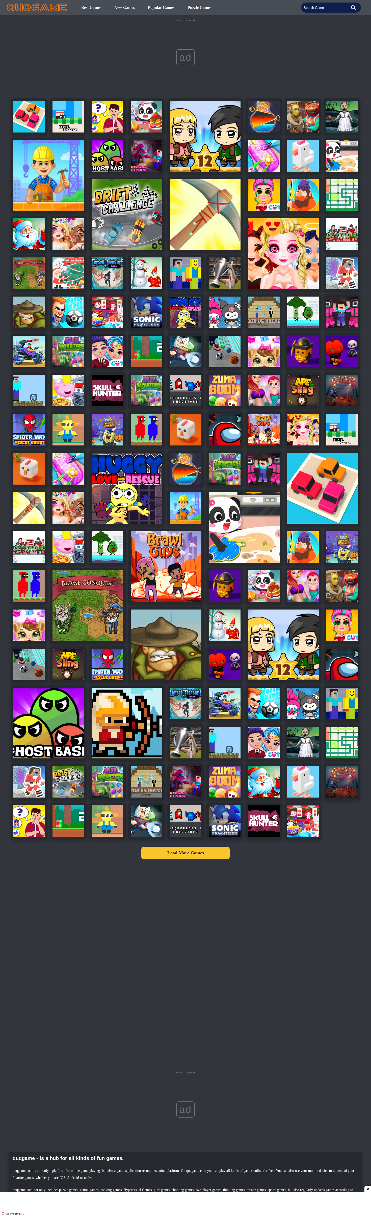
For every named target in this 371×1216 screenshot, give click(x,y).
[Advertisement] (185, 1204)
